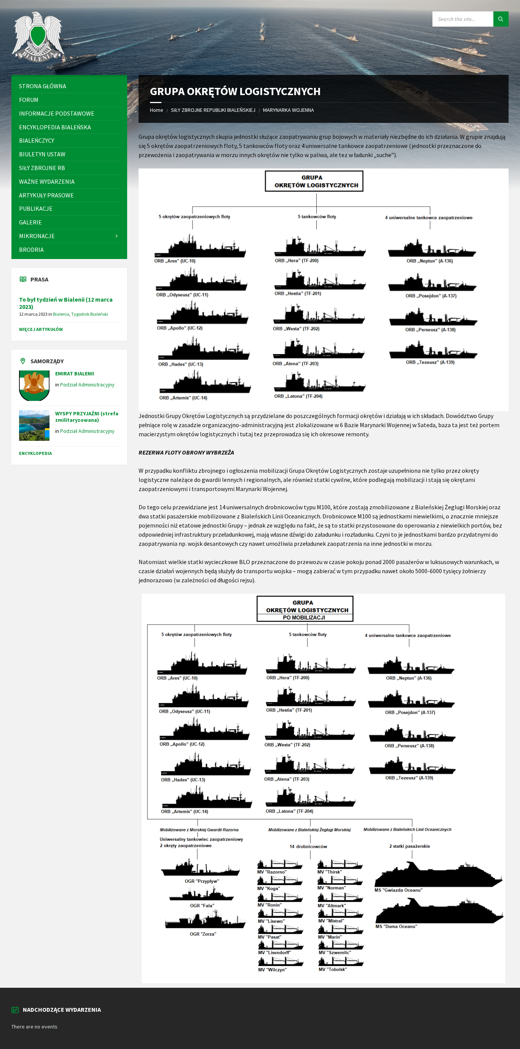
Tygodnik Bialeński (89, 314)
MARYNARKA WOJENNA (288, 109)
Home (156, 109)
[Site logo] (38, 60)
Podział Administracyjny (87, 384)
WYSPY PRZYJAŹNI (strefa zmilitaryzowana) (86, 416)
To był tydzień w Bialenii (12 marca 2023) (66, 303)
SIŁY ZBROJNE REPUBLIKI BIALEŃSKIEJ (213, 109)
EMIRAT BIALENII (74, 373)
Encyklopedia (35, 453)
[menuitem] (69, 86)
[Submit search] (501, 19)
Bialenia (61, 314)
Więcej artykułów (41, 329)
